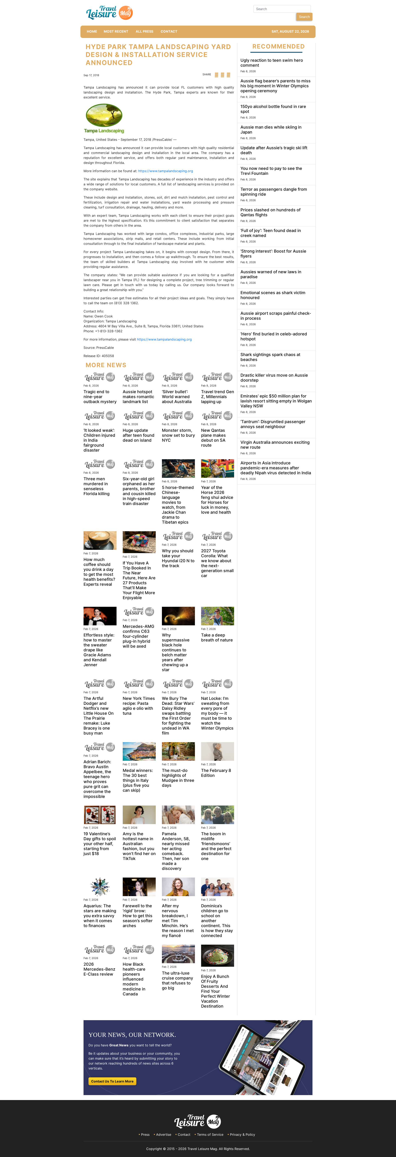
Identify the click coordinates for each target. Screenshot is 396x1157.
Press (145, 1134)
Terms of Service (210, 1134)
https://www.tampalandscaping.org (165, 171)
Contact (184, 1134)
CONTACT (169, 31)
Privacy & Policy (242, 1134)
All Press (144, 31)
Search (304, 17)
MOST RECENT (116, 31)
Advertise (163, 1134)
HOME (92, 31)
